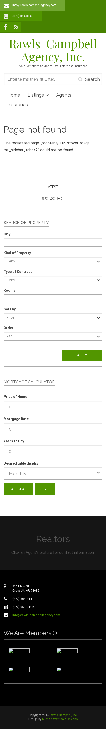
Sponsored (52, 199)
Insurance (17, 104)
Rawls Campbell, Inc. (63, 715)
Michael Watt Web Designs (60, 719)
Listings (36, 95)
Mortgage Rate (16, 419)
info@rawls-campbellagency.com (34, 5)
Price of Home (15, 397)
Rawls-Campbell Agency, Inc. (53, 50)
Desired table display (21, 463)
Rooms (9, 290)
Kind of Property (17, 253)
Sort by (10, 309)
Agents (63, 95)
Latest (52, 187)
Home (13, 95)
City (7, 234)
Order (8, 328)
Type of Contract (18, 272)
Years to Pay (14, 441)
